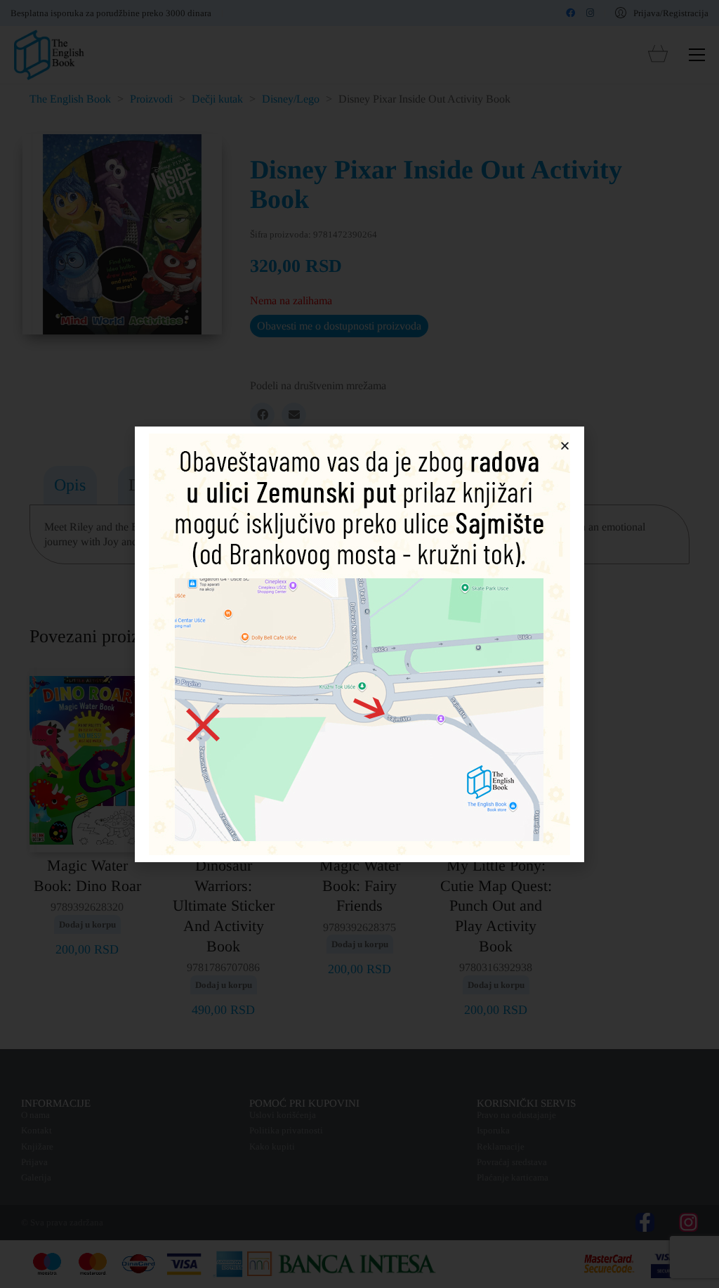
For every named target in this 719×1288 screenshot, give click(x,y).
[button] (565, 446)
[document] (359, 644)
